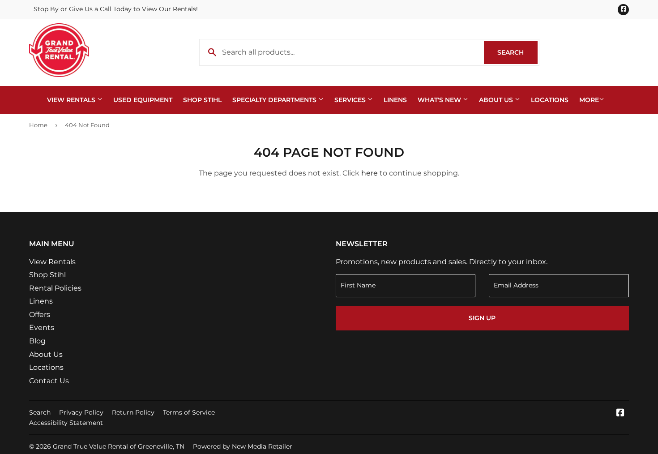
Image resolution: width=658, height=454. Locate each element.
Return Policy (133, 412)
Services (350, 99)
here (369, 173)
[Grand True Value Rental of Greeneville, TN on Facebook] (620, 413)
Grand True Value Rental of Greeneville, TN (118, 446)
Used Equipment (142, 99)
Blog (37, 341)
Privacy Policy (81, 412)
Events (41, 327)
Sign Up (482, 318)
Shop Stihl (202, 99)
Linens (395, 99)
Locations (549, 99)
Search (517, 52)
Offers (39, 314)
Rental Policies (55, 288)
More (589, 100)
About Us (497, 99)
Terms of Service (189, 412)
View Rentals (72, 99)
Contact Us (49, 381)
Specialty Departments (275, 99)
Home (38, 124)
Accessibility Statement (66, 422)
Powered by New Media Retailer (242, 446)
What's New (440, 99)
